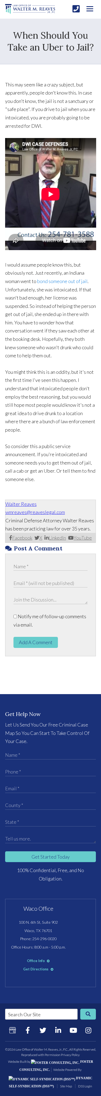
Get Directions (36, 969)
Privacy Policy (70, 1055)
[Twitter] (42, 1030)
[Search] (88, 1014)
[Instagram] (88, 1030)
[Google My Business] (12, 1030)
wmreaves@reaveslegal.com (35, 512)
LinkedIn (57, 538)
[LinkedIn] (58, 1030)
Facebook (22, 538)
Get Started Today (51, 857)
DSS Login (85, 1086)
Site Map (66, 1086)
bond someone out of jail (62, 281)
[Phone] (76, 9)
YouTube (83, 538)
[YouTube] (73, 1030)
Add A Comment (36, 642)
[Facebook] (27, 1030)
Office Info (36, 961)
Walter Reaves (21, 504)
